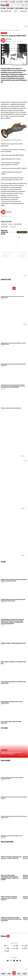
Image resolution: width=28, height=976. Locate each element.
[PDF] (10, 216)
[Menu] (26, 5)
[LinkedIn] (14, 960)
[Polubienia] (2, 969)
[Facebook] (8, 960)
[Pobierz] (20, 41)
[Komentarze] (14, 969)
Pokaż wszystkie (13, 226)
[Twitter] (11, 960)
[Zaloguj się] (23, 5)
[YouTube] (17, 960)
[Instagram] (20, 960)
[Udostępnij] (26, 969)
